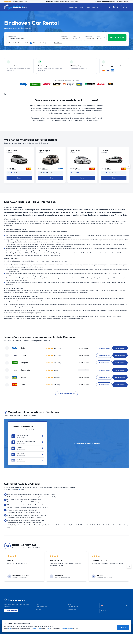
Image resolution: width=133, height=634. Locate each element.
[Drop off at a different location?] (7, 43)
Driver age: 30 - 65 (38, 43)
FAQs (37, 604)
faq (19, 489)
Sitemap (38, 609)
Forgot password (73, 607)
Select (19, 178)
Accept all (122, 627)
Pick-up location (12, 36)
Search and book (120, 348)
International (73, 7)
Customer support (92, 7)
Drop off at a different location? (18, 43)
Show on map (21, 437)
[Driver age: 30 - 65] (31, 43)
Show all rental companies (66, 394)
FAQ (81, 7)
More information (104, 348)
